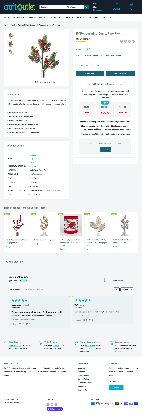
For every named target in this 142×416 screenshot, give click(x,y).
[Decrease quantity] (87, 65)
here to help (90, 345)
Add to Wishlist (120, 73)
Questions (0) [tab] (41, 289)
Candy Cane (33, 159)
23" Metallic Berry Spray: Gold (44, 240)
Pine (30, 162)
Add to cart (90, 73)
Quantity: (79, 65)
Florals (42, 17)
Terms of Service (85, 382)
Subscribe (116, 388)
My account (98, 10)
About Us (81, 368)
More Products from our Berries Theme (25, 207)
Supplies (67, 17)
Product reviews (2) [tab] (15, 289)
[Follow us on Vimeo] (55, 404)
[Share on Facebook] (121, 41)
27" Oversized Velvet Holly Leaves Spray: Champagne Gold (96, 242)
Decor (79, 17)
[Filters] (117, 289)
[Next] (138, 232)
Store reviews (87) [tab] (29, 289)
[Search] (86, 7)
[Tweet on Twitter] (129, 41)
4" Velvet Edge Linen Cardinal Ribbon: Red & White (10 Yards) (71, 242)
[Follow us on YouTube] (52, 404)
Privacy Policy (83, 375)
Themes (105, 17)
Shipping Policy (84, 386)
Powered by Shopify (11, 403)
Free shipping (15, 345)
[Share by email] (133, 41)
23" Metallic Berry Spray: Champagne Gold (122, 241)
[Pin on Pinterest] (125, 41)
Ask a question (119, 280)
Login (105, 149)
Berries (31, 155)
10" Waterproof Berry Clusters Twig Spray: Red (17, 241)
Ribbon (30, 17)
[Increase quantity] (98, 65)
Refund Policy (83, 379)
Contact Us (82, 390)
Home (6, 17)
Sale (89, 17)
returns (56, 345)
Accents (54, 17)
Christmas (32, 166)
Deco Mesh (17, 17)
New (96, 17)
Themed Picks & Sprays (26, 25)
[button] (81, 42)
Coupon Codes (84, 371)
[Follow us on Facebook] (48, 404)
